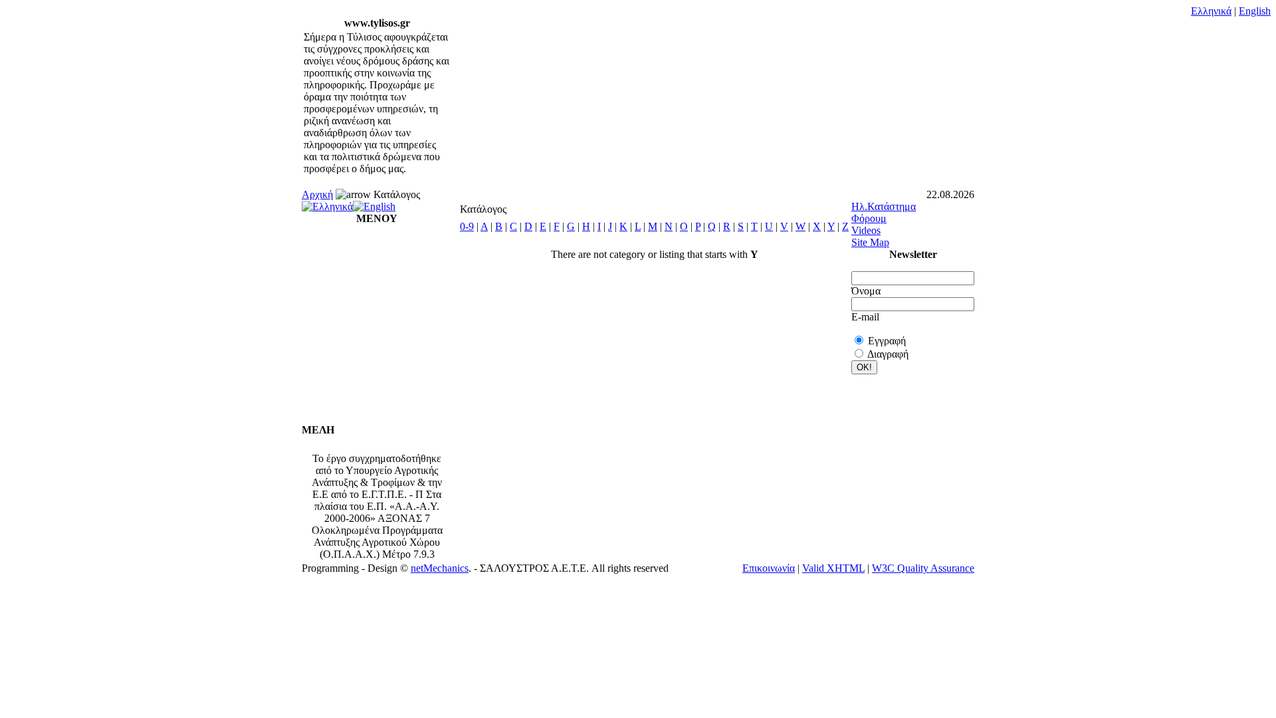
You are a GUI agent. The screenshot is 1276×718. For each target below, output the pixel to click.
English (1255, 11)
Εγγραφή (887, 340)
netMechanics (440, 568)
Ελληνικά (1211, 11)
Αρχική (317, 194)
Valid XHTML (833, 568)
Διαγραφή (887, 354)
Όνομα (866, 291)
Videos (866, 230)
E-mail (865, 316)
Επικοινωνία (768, 568)
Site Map (870, 242)
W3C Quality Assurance (923, 568)
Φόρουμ (869, 218)
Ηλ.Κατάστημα (883, 206)
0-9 (467, 226)
